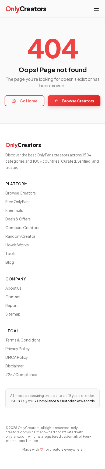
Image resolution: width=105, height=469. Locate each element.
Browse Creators (78, 100)
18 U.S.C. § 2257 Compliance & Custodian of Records (52, 401)
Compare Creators (22, 227)
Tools (10, 253)
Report (11, 305)
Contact (13, 296)
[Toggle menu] (96, 8)
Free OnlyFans (17, 201)
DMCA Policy (16, 357)
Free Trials (14, 210)
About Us (13, 288)
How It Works (17, 244)
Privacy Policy (17, 348)
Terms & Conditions (23, 339)
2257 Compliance (21, 374)
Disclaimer (14, 365)
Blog (9, 262)
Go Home (28, 100)
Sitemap (12, 313)
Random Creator (20, 236)
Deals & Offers (18, 218)
